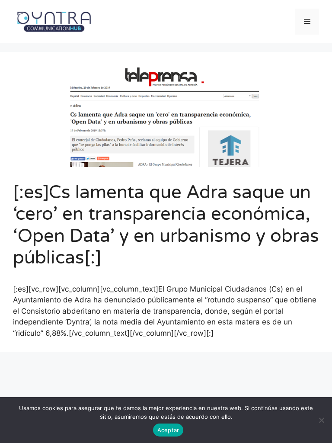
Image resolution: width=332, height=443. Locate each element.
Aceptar (168, 430)
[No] (321, 420)
